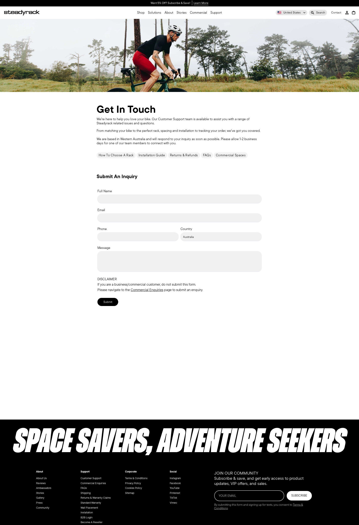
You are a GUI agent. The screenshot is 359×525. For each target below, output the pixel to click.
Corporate (130, 472)
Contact (336, 13)
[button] (318, 12)
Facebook (175, 483)
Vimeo (173, 503)
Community (42, 507)
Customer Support (91, 478)
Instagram (175, 478)
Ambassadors (43, 488)
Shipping (86, 493)
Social (173, 472)
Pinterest (175, 493)
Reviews (41, 483)
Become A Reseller (92, 522)
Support (85, 472)
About (39, 472)
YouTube (175, 488)
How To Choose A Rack (116, 155)
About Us (41, 478)
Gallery (40, 498)
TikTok (173, 498)
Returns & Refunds (184, 155)
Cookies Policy (133, 488)
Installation (87, 512)
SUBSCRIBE (299, 495)
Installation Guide (152, 155)
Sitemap (129, 493)
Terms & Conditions (136, 478)
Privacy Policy (133, 483)
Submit (107, 302)
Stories (40, 493)
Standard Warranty (91, 503)
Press (39, 503)
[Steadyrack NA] (21, 12)
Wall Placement (89, 507)
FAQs (207, 155)
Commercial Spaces (231, 155)
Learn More (201, 3)
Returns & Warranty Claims (96, 498)
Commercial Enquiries (147, 290)
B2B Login (86, 517)
